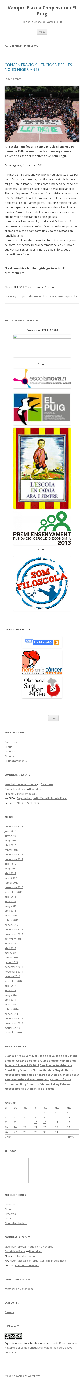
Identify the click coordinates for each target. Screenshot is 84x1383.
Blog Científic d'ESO (66, 1074)
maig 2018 (10, 840)
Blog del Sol (47, 1056)
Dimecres (10, 751)
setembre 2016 (13, 892)
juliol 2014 (10, 985)
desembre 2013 (14, 1018)
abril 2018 (10, 845)
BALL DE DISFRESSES (27, 803)
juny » (71, 1137)
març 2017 (11, 878)
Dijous (8, 746)
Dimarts (9, 756)
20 (15, 1127)
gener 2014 (11, 1013)
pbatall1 (72, 296)
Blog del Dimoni (66, 1056)
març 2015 (11, 953)
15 (35, 1122)
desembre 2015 (14, 929)
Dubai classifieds (15, 789)
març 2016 (11, 915)
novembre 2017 (14, 859)
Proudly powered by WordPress (22, 1376)
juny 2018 (10, 835)
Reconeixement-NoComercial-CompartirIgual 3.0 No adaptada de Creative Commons (42, 1347)
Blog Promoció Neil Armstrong (25, 1079)
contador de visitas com (19, 1288)
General (39, 296)
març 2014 (11, 1004)
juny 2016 (10, 901)
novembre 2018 (14, 826)
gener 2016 (11, 924)
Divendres (11, 742)
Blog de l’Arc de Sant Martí (22, 1056)
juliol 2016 (10, 896)
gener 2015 (11, 962)
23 (44, 1127)
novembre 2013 (14, 1023)
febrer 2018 (11, 850)
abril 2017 (10, 873)
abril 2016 (10, 910)
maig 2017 (10, 868)
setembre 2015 (13, 939)
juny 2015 (10, 943)
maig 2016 (10, 906)
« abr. (8, 1137)
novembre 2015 (14, 934)
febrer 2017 (11, 882)
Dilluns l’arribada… (16, 761)
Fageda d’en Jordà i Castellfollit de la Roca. (42, 798)
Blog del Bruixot (37, 1060)
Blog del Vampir (59, 1060)
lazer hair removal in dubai (21, 784)
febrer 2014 (11, 1009)
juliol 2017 (10, 864)
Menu (42, 31)
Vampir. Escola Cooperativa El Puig (42, 11)
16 (44, 1122)
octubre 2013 (12, 1028)
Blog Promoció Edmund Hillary (40, 1084)
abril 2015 (10, 948)
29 (35, 1132)
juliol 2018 (10, 831)
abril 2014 (10, 999)
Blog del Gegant (15, 1060)
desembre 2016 (14, 887)
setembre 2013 (13, 1032)
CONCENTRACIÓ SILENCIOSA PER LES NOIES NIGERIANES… (38, 67)
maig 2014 (10, 995)
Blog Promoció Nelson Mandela (33, 1070)
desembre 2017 (14, 854)
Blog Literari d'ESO (40, 1074)
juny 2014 (10, 990)
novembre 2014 (14, 971)
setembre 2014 (13, 981)
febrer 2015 (11, 957)
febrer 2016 (11, 920)
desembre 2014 (14, 967)
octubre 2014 (12, 976)
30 (44, 1132)
